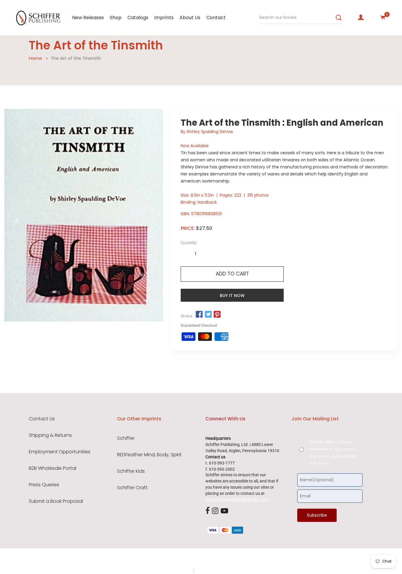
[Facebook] (207, 511)
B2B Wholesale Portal (52, 468)
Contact (216, 17)
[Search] (339, 17)
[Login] (361, 17)
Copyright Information (215, 570)
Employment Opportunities (59, 451)
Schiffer (125, 438)
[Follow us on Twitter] (208, 315)
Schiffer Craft (132, 487)
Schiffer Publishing (217, 559)
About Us (190, 17)
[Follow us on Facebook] (199, 315)
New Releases (88, 17)
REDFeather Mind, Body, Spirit (149, 454)
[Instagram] (215, 511)
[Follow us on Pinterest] (217, 315)
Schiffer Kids (131, 471)
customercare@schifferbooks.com (237, 499)
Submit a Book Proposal (56, 501)
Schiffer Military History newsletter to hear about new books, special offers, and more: (333, 452)
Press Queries (44, 484)
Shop (116, 17)
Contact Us (42, 419)
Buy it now (232, 295)
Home (35, 58)
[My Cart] (383, 17)
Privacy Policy (179, 570)
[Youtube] (224, 511)
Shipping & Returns (50, 435)
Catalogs (137, 17)
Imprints (164, 17)
